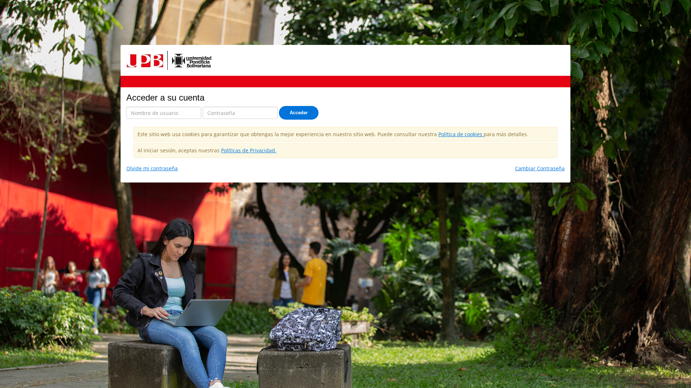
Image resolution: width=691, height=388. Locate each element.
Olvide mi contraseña (152, 168)
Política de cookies (461, 134)
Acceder (299, 112)
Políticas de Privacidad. (248, 150)
